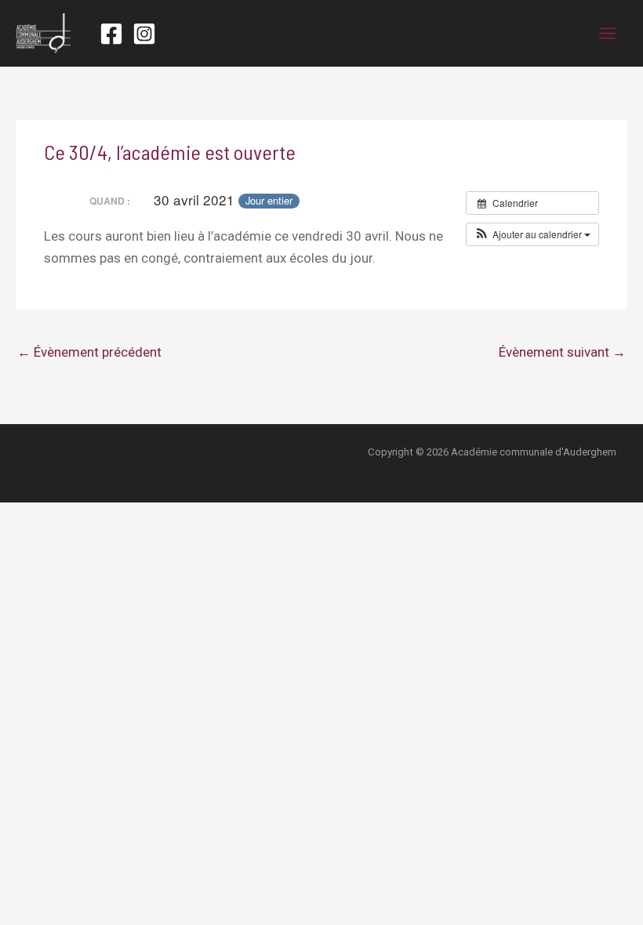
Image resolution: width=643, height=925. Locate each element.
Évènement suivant (562, 352)
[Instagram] (144, 33)
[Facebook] (111, 33)
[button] (532, 234)
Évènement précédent (89, 352)
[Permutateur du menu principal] (608, 33)
